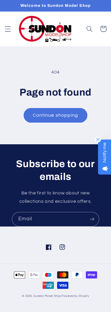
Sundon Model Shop (47, 296)
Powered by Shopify (75, 296)
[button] (8, 29)
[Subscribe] (92, 219)
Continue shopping (55, 115)
